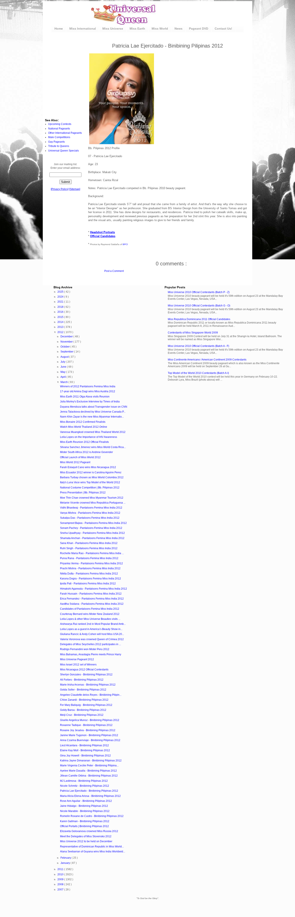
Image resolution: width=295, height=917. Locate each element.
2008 (60, 884)
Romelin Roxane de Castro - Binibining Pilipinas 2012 (92, 816)
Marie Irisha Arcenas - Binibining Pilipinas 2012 (88, 684)
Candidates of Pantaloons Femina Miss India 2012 (89, 608)
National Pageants (59, 128)
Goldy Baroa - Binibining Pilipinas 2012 (83, 709)
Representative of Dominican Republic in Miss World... (92, 846)
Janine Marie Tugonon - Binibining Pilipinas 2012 (89, 735)
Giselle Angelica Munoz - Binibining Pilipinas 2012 (89, 720)
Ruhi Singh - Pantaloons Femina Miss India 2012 (88, 548)
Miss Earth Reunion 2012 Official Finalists (84, 441)
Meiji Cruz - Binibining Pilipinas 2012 (81, 714)
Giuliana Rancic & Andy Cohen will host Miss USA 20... (92, 634)
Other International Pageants (65, 132)
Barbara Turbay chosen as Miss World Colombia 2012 (92, 477)
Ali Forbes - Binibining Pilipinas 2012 (81, 679)
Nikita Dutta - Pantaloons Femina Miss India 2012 (89, 573)
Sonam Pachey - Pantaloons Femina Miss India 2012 (91, 527)
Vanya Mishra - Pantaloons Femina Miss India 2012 (90, 512)
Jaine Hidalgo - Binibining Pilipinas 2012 (84, 805)
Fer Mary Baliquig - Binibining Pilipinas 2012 (86, 704)
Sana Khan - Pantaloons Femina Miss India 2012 (88, 543)
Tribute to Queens (58, 146)
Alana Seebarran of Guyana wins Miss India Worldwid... (92, 851)
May (63, 371)
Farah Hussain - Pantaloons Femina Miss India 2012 (91, 593)
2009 (60, 879)
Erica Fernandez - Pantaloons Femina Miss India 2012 (92, 598)
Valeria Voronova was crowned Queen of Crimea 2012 (92, 639)
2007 (60, 889)
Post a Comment (114, 271)
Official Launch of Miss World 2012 (80, 457)
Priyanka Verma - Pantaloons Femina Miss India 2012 (91, 563)
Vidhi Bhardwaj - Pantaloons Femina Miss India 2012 (91, 507)
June (63, 366)
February (66, 857)
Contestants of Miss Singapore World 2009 (193, 332)
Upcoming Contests (59, 124)
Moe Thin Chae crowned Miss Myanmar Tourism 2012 (91, 497)
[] (59, 189)
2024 (60, 296)
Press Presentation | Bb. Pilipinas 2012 (83, 492)
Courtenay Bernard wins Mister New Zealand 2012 (89, 614)
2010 (60, 874)
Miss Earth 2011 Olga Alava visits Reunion (84, 396)
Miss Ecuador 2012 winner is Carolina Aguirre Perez (90, 472)
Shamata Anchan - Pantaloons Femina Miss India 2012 (92, 538)
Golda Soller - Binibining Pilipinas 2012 (83, 689)
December (66, 336)
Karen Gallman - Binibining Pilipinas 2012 (84, 821)
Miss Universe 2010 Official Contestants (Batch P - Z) (199, 292)
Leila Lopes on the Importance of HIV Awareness (88, 437)
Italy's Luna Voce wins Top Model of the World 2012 (90, 482)
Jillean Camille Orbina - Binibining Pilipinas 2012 (89, 775)
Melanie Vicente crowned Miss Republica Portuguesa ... (92, 502)
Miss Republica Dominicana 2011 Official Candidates (199, 319)
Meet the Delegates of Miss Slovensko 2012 (85, 836)
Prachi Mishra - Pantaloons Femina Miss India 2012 (90, 568)
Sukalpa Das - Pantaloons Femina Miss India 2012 (89, 517)
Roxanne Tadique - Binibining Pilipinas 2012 (86, 725)
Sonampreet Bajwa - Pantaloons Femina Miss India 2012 (93, 523)
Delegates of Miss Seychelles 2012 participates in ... (90, 644)
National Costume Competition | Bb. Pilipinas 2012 (89, 487)
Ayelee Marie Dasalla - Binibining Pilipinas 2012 (88, 770)
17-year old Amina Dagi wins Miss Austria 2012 (87, 391)
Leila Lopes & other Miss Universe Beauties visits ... (90, 618)
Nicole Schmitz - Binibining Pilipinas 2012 (84, 785)
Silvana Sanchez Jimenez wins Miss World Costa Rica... (93, 447)
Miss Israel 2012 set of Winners (78, 664)
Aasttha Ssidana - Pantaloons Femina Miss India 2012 (92, 603)
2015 (60, 317)
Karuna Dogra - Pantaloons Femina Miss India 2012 (90, 578)
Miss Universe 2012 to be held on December (86, 841)
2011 (60, 869)
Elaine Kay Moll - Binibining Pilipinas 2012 (85, 750)
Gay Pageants (56, 141)
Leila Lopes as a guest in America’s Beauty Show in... (91, 629)
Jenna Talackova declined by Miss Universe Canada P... (92, 411)
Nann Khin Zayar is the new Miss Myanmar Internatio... (92, 416)
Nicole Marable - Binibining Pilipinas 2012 (84, 811)
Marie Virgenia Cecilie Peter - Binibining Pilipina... (89, 765)
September (67, 351)
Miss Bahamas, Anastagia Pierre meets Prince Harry (90, 654)
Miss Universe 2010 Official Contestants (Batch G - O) (199, 305)
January (65, 862)
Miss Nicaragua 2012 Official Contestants (84, 669)
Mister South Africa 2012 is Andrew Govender (86, 452)
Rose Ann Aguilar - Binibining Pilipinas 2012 (86, 800)
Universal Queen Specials (63, 150)
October (65, 346)
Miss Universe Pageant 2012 (77, 659)
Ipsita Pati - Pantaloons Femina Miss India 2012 (88, 583)
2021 (60, 301)
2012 (60, 332)
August (64, 356)
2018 (60, 306)
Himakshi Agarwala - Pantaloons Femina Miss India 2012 (93, 588)
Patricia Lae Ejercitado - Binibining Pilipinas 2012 (89, 790)
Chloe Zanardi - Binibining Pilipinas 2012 (84, 699)
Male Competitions (59, 137)
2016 (60, 311)
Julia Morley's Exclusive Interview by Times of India (90, 401)
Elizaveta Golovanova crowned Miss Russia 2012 (89, 831)
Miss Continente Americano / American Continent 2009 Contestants (207, 359)
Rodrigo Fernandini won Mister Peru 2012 (84, 649)
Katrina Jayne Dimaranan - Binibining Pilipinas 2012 (91, 760)
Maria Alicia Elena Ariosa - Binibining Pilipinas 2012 (90, 795)
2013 (60, 327)
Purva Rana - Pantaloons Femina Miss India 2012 (89, 558)
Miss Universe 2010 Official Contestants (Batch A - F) (198, 346)
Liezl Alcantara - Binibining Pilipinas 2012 (84, 745)
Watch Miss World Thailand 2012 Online (83, 426)
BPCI (125, 244)
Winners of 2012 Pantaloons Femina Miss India (87, 386)
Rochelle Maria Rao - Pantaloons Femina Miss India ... (92, 553)
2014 (60, 322)
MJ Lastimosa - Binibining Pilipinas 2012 (84, 780)
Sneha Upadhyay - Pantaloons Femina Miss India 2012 (92, 532)
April (63, 376)
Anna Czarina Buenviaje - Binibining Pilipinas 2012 (90, 740)
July (63, 361)
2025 (60, 291)
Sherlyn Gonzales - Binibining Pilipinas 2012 (86, 674)
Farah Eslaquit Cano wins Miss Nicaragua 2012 (88, 467)
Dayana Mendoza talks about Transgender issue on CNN (93, 406)
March (64, 382)
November (66, 341)
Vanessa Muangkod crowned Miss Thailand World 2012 (92, 432)
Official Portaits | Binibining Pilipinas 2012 (84, 826)
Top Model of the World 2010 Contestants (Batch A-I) (198, 373)
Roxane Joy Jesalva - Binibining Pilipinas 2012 (87, 730)
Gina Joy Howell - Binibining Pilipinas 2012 (85, 755)
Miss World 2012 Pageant (75, 462)
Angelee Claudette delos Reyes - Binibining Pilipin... (90, 694)
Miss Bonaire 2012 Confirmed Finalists (82, 421)
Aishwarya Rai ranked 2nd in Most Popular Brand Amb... (93, 623)
